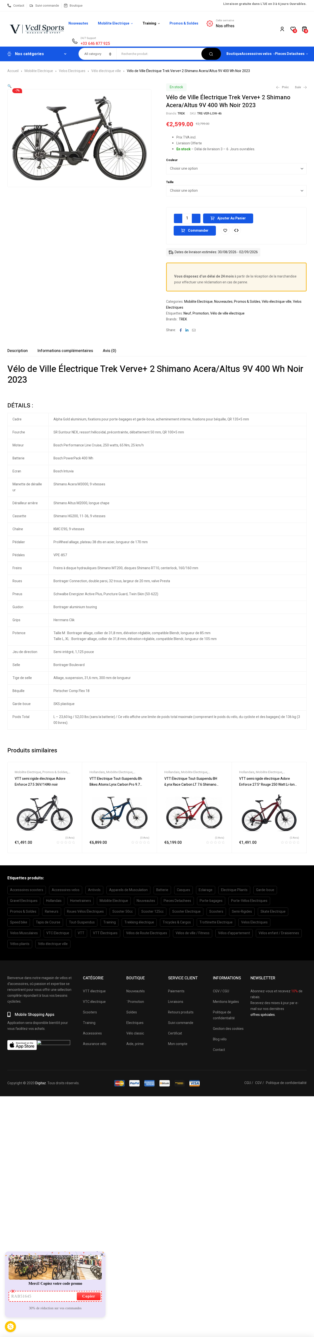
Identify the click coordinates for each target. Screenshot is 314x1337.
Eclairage (205, 890)
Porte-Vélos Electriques (249, 900)
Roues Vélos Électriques (85, 911)
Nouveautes (223, 301)
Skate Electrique (273, 911)
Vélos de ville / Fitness (192, 933)
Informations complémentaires (65, 351)
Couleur (172, 160)
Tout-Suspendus (82, 922)
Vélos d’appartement (234, 933)
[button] (9, 86)
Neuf (187, 313)
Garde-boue (265, 890)
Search (211, 54)
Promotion (201, 313)
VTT (81, 933)
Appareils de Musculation (128, 890)
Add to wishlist (225, 230)
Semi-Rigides (242, 911)
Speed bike (18, 922)
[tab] (17, 350)
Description (17, 351)
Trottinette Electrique (216, 922)
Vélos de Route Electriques (146, 933)
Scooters (216, 911)
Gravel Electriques (24, 900)
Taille (170, 182)
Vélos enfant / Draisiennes (279, 933)
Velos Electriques (72, 71)
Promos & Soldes (247, 301)
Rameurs (51, 911)
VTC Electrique (57, 933)
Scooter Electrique (186, 911)
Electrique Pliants (234, 890)
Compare (236, 230)
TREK (181, 113)
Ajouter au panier (231, 218)
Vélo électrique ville (106, 71)
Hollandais (97, 772)
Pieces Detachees (177, 900)
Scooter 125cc (152, 911)
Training (109, 922)
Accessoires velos (65, 890)
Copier (88, 1296)
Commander (198, 230)
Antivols (94, 890)
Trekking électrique (139, 922)
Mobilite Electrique (39, 71)
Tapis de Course (48, 922)
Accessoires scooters (26, 890)
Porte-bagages (211, 900)
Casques (183, 890)
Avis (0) (109, 351)
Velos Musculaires (24, 933)
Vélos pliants (19, 943)
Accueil (13, 71)
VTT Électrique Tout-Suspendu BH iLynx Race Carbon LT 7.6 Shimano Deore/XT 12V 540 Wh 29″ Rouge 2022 (194, 784)
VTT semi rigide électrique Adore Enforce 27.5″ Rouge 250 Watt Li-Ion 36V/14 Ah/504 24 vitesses (267, 784)
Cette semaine (225, 20)
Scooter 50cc (122, 911)
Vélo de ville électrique (227, 313)
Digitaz (40, 1083)
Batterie (162, 890)
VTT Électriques (105, 933)
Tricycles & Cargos (177, 922)
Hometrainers (80, 900)
